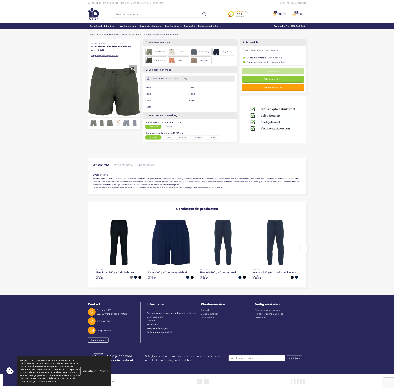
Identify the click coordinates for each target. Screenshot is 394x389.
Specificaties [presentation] (145, 165)
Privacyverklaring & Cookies (269, 314)
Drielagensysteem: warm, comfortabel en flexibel (171, 313)
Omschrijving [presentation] (101, 165)
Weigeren (103, 371)
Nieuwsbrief (153, 324)
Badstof (188, 26)
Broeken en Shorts (131, 34)
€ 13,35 (152, 277)
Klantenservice (298, 3)
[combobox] (156, 14)
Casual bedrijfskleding (102, 26)
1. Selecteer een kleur (158, 42)
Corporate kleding (149, 26)
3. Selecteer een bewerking (161, 115)
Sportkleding (172, 26)
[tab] (101, 166)
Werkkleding (127, 26)
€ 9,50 (99, 277)
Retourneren (207, 317)
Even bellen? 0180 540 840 (289, 26)
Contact (205, 310)
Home (91, 34)
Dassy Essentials (155, 317)
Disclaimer (260, 317)
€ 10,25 (256, 277)
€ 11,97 (204, 277)
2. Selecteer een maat (158, 69)
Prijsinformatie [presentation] (123, 165)
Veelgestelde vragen (157, 328)
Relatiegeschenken (208, 26)
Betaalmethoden (209, 314)
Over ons (284, 3)
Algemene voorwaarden (267, 310)
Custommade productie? (159, 332)
